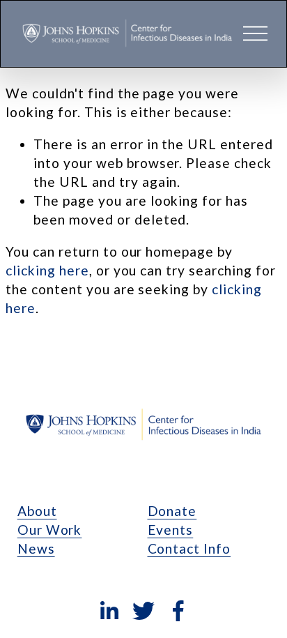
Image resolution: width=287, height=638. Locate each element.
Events (171, 530)
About (37, 511)
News (36, 548)
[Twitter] (143, 611)
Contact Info (189, 548)
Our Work (49, 530)
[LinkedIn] (109, 611)
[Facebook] (178, 611)
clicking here (47, 270)
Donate (172, 511)
